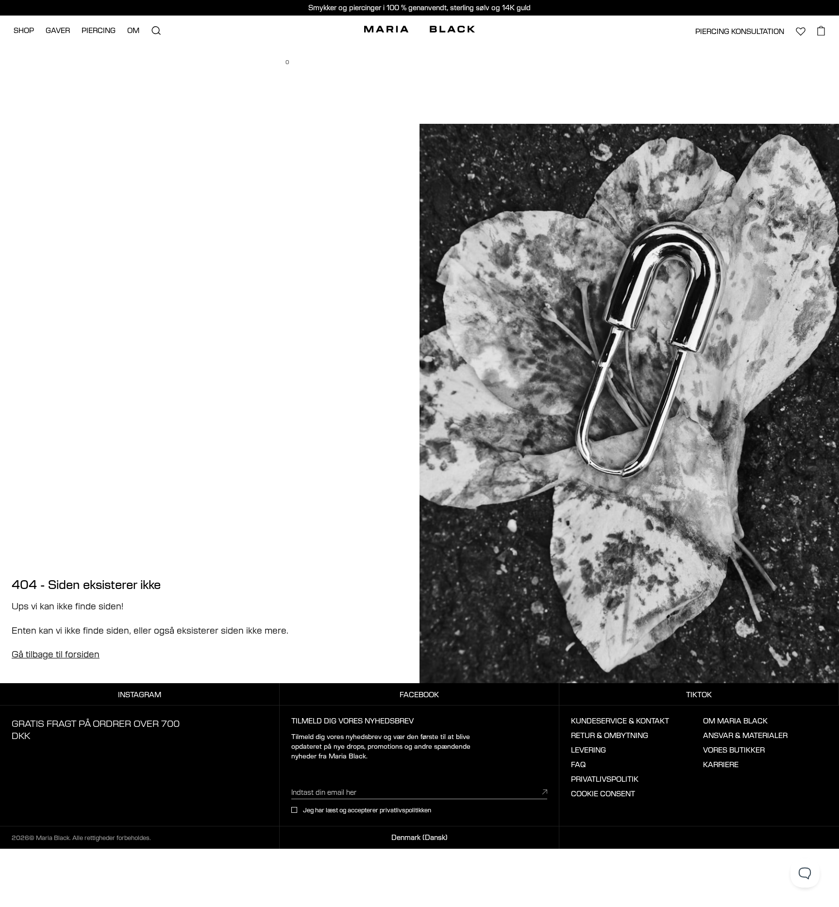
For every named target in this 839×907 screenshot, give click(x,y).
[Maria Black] (419, 29)
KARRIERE (720, 764)
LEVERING (588, 749)
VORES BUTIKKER (734, 749)
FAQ (578, 764)
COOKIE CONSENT (603, 793)
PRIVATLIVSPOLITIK (604, 778)
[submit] (545, 791)
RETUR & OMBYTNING (609, 735)
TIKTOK (699, 694)
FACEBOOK (419, 694)
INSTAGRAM (139, 694)
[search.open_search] (156, 30)
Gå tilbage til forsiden (56, 653)
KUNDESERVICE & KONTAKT (620, 720)
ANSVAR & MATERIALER (745, 735)
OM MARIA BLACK (735, 720)
